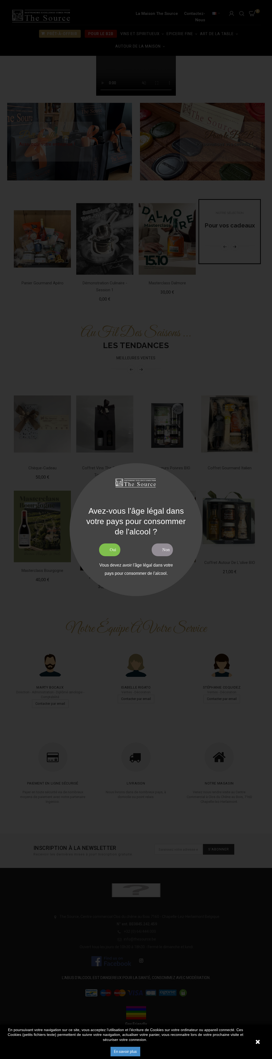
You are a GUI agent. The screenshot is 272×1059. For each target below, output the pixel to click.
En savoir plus (125, 1051)
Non (166, 549)
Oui (113, 549)
